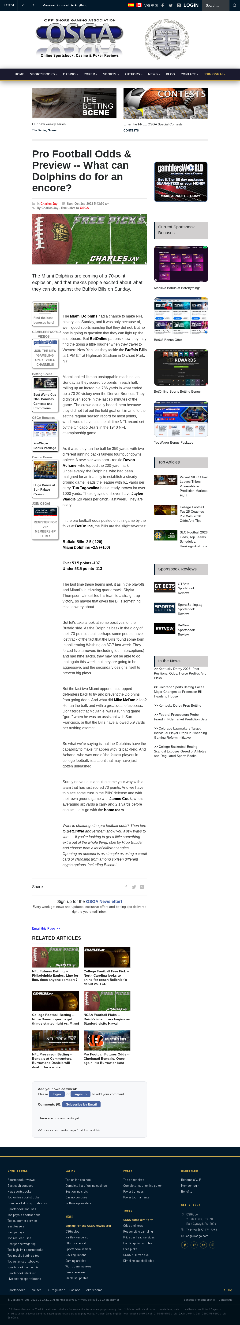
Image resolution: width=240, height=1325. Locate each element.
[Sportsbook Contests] (166, 103)
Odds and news (133, 1225)
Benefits (186, 1191)
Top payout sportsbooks (24, 1215)
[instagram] (178, 5)
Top (229, 1290)
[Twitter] (194, 1244)
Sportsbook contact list (23, 1267)
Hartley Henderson (77, 1237)
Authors (132, 74)
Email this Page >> (46, 928)
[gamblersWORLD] (181, 201)
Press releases (75, 1272)
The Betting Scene (44, 130)
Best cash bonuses (20, 1185)
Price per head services (139, 1237)
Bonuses (35, 1290)
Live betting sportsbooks (24, 1279)
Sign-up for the (89, 901)
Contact (188, 74)
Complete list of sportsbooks (27, 1203)
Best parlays (16, 1232)
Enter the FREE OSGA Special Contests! (154, 124)
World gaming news (78, 1266)
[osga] (79, 58)
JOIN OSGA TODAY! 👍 (60, 5)
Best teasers (16, 1226)
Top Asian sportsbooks (23, 1261)
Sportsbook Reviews (177, 569)
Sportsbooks (42, 74)
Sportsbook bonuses (22, 1209)
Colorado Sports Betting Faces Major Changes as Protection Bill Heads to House (179, 691)
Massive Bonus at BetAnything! (177, 288)
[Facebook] (184, 1244)
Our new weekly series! (49, 124)
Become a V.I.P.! (191, 1180)
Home (19, 74)
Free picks (130, 1249)
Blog (170, 74)
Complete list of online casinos (86, 1185)
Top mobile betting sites (23, 1255)
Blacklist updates (76, 1278)
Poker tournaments (136, 1197)
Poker (89, 74)
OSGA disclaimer (108, 1299)
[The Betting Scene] (74, 99)
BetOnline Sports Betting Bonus (177, 391)
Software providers (78, 1203)
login (57, 1094)
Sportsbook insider (78, 1249)
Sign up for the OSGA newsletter (88, 1225)
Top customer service (22, 1221)
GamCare (13, 1317)
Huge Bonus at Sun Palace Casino (44, 489)
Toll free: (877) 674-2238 (201, 1230)
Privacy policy (86, 1299)
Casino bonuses (76, 1197)
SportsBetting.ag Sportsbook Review (190, 609)
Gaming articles (75, 1261)
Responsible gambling (138, 1231)
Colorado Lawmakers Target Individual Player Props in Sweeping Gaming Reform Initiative (180, 732)
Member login (190, 1185)
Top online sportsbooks (24, 1197)
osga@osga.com (197, 1236)
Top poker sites (133, 1180)
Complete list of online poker (142, 1185)
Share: (38, 887)
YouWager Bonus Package (173, 442)
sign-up (80, 1094)
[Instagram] (212, 1244)
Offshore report (75, 1243)
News (153, 74)
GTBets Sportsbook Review (186, 588)
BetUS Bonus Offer (168, 340)
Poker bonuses (133, 1191)
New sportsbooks (19, 1191)
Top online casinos (78, 1180)
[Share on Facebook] (125, 887)
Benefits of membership (199, 1299)
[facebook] (162, 5)
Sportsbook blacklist (22, 1273)
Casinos (74, 1290)
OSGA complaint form (138, 1220)
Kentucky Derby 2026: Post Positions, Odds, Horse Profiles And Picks (180, 673)
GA (180, 1313)
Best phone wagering (22, 1244)
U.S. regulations (75, 1255)
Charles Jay (49, 203)
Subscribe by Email (81, 1104)
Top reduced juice (19, 1238)
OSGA (84, 208)
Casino (69, 74)
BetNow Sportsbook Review (186, 629)
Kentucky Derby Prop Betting (180, 705)
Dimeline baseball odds (138, 1261)
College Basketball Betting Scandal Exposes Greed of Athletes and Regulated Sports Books (180, 751)
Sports (109, 74)
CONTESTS (131, 130)
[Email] (203, 1244)
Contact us (225, 1299)
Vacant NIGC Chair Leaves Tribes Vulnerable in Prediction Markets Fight (194, 486)
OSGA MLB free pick (136, 1255)
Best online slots (76, 1191)
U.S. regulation (55, 1290)
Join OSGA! (213, 74)
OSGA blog (72, 1231)
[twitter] (170, 5)
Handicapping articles (137, 1243)
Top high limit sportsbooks (25, 1250)
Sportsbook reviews (21, 1180)
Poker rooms (93, 1290)
